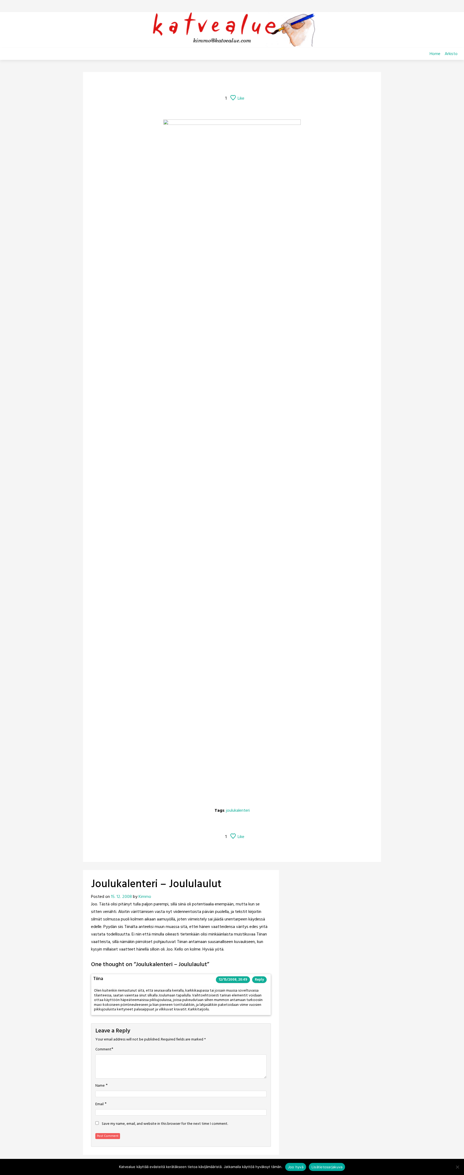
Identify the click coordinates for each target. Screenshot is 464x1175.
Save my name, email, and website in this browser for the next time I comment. (165, 1124)
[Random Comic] (224, 83)
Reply (259, 979)
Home (435, 53)
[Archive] (239, 83)
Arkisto (451, 53)
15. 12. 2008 (121, 896)
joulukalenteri (238, 810)
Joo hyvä (295, 1167)
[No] (457, 1167)
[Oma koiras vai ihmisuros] (267, 83)
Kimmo (145, 896)
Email (99, 1104)
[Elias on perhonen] (197, 83)
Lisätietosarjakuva (327, 1167)
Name (100, 1086)
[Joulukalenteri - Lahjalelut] (211, 83)
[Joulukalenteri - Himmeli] (253, 83)
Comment (103, 1049)
